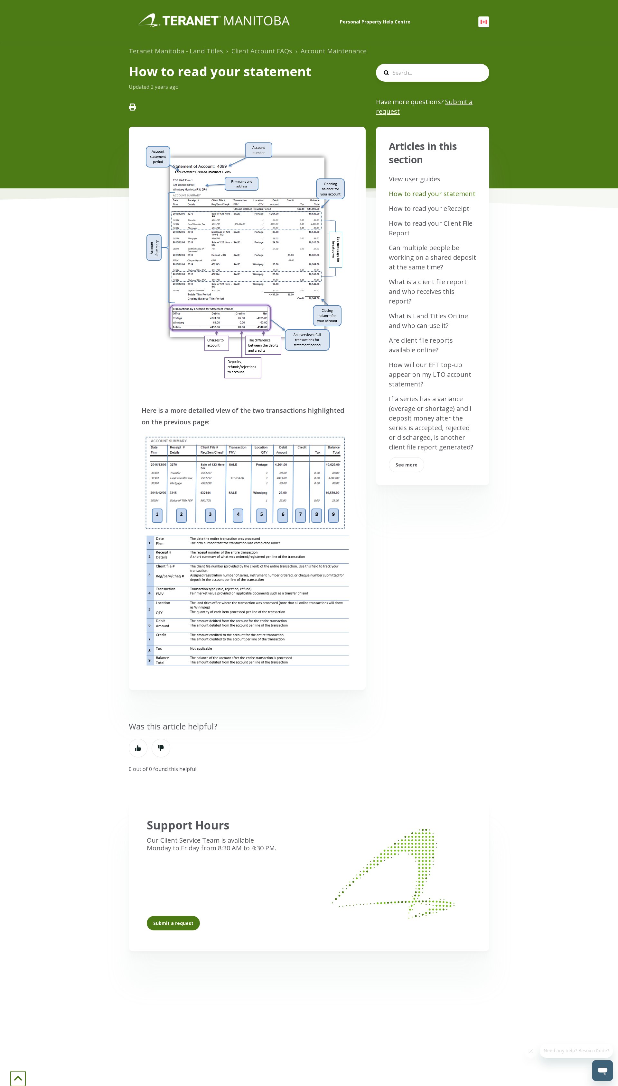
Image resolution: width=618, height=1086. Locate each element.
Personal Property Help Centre (375, 22)
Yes (138, 748)
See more (406, 465)
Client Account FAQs (261, 51)
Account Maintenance (334, 51)
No (161, 748)
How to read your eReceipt (429, 208)
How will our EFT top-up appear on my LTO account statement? (430, 374)
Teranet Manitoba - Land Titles (176, 51)
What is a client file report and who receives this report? (428, 291)
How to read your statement (432, 193)
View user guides (414, 179)
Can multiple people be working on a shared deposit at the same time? (432, 257)
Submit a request (173, 923)
